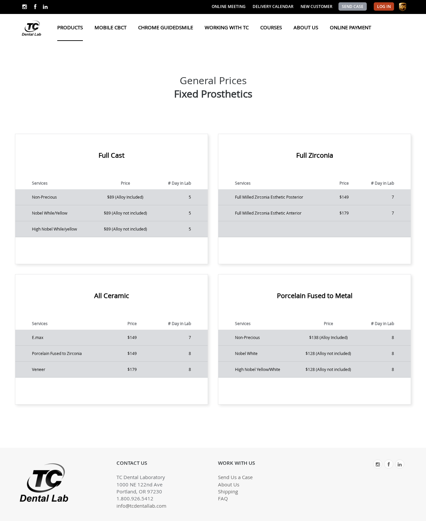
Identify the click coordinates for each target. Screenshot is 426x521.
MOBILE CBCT (110, 27)
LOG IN (384, 6)
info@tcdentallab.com (141, 505)
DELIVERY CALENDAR (273, 6)
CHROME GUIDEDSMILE (165, 27)
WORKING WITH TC (227, 27)
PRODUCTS (70, 27)
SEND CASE (352, 6)
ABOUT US (306, 27)
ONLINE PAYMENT (350, 27)
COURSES (271, 27)
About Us (228, 484)
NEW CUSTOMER (316, 6)
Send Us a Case (235, 477)
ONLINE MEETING (229, 6)
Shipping (228, 491)
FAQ (223, 498)
